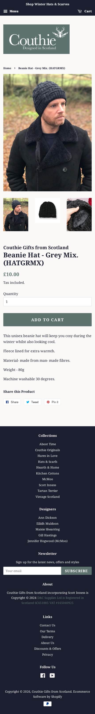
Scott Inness (47, 485)
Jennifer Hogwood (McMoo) (48, 541)
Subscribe (76, 570)
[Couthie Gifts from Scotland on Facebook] (42, 676)
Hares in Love (47, 456)
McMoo (47, 479)
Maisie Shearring (48, 529)
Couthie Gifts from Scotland (52, 691)
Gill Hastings (47, 535)
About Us (47, 643)
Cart (88, 11)
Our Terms (47, 631)
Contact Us (47, 625)
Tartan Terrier (48, 491)
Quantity (10, 293)
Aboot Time (47, 444)
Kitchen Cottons (47, 473)
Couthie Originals (47, 450)
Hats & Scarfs (47, 461)
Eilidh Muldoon (47, 523)
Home (7, 68)
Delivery (47, 637)
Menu (14, 11)
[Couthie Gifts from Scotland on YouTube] (52, 676)
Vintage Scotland (48, 496)
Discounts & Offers (47, 648)
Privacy (47, 654)
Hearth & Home (47, 467)
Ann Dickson (47, 517)
